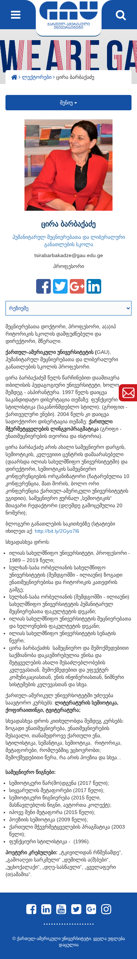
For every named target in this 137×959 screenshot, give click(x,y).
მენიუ (67, 103)
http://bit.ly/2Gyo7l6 (57, 531)
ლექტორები (37, 77)
